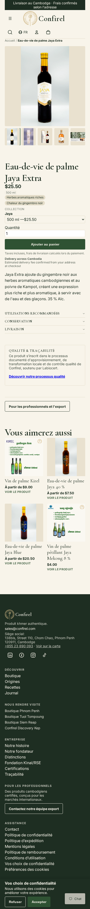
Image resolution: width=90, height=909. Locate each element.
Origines (12, 681)
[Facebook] (21, 655)
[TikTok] (44, 655)
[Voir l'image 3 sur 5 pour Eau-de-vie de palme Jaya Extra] (45, 136)
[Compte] (36, 32)
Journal (11, 693)
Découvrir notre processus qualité (37, 376)
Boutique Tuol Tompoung (24, 716)
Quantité (12, 227)
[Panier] (48, 32)
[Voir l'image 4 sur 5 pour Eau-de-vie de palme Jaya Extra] (61, 136)
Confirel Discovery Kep (22, 728)
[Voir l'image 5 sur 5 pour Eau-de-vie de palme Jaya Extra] (78, 136)
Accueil (10, 40)
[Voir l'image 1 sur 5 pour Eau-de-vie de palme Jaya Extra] (12, 136)
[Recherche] (10, 32)
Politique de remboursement (30, 852)
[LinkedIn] (10, 655)
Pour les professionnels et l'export (37, 406)
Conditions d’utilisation (25, 857)
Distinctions (15, 757)
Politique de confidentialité (28, 835)
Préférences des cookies (27, 869)
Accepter (39, 902)
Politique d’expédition (24, 840)
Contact (12, 829)
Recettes (12, 687)
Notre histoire (17, 745)
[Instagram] (33, 655)
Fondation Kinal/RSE (23, 762)
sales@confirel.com (20, 628)
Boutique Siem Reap (20, 722)
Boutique (13, 675)
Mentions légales (20, 846)
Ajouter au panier (45, 244)
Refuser (15, 902)
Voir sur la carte (48, 646)
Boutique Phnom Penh (22, 711)
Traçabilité (14, 774)
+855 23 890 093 (19, 646)
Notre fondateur (19, 751)
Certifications (17, 768)
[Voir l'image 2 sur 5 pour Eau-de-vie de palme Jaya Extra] (28, 136)
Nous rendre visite (23, 704)
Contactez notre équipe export (34, 809)
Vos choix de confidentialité (29, 863)
